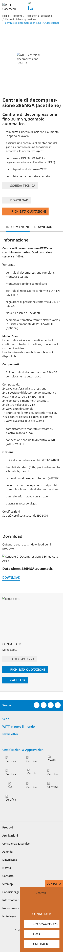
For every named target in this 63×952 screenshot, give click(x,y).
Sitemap (7, 891)
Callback (17, 680)
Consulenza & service (16, 851)
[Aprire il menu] (57, 8)
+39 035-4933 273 (21, 659)
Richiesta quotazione (29, 211)
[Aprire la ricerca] (48, 8)
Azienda (7, 859)
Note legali (9, 923)
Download (18, 200)
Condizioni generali (14, 899)
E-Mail (38, 934)
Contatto (54, 883)
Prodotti (7, 835)
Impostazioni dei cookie (17, 915)
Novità (6, 875)
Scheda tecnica (22, 186)
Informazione (18, 227)
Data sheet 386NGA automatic (27, 569)
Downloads (9, 867)
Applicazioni (10, 843)
